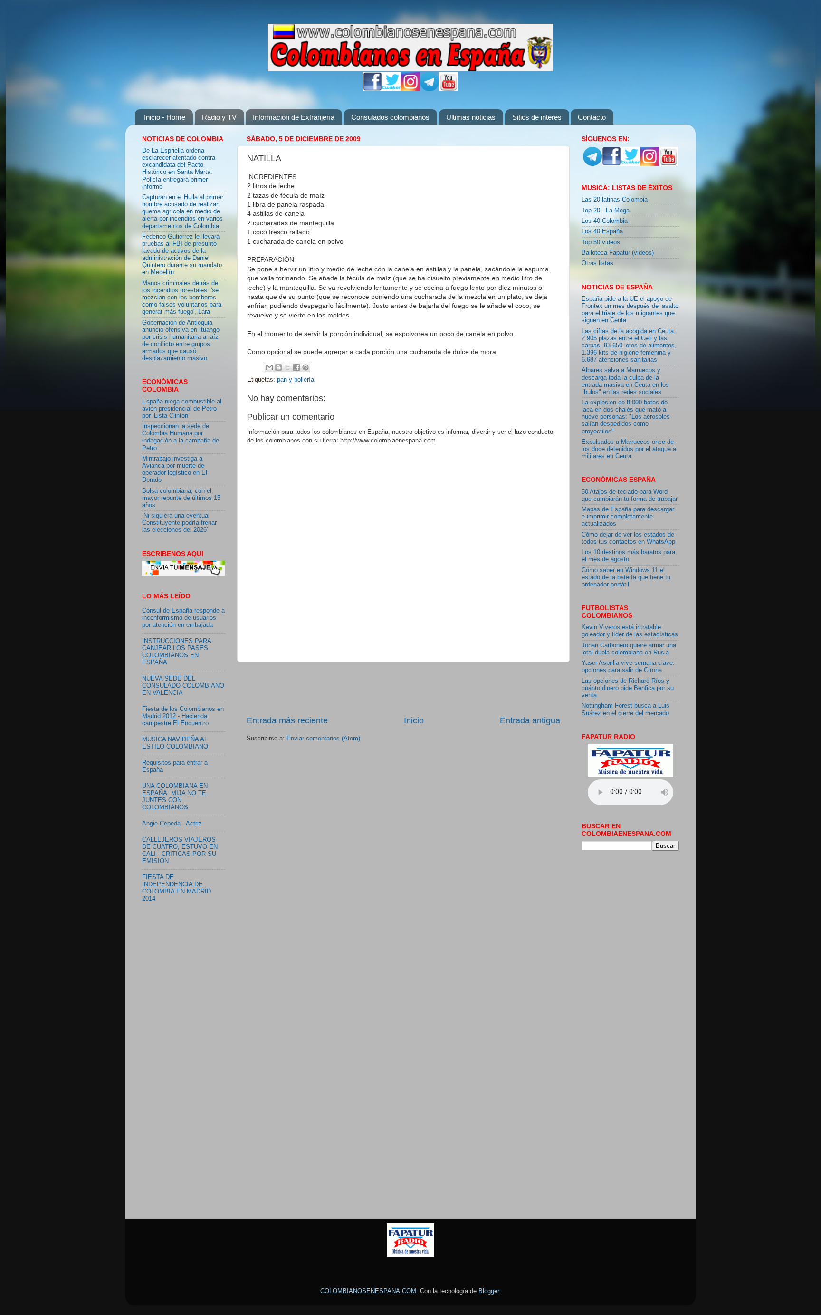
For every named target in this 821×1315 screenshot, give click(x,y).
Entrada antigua (530, 720)
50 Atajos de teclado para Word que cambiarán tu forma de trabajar (630, 495)
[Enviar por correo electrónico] (269, 367)
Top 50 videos (601, 242)
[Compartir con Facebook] (296, 367)
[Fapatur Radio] (630, 775)
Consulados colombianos (390, 117)
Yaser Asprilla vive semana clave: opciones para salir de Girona (628, 666)
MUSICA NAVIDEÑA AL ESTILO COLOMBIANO (175, 743)
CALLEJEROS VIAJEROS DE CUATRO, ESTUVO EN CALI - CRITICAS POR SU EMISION (180, 850)
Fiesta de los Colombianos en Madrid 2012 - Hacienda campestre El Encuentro (183, 716)
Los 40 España (602, 231)
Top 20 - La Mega (606, 210)
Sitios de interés (537, 117)
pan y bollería (295, 379)
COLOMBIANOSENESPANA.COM (368, 1291)
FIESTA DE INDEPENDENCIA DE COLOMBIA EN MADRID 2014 (176, 888)
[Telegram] (429, 89)
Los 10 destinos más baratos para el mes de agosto (628, 556)
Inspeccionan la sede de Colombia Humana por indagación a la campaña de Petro (180, 437)
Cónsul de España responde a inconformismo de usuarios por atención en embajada (183, 617)
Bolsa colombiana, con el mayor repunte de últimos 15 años (181, 498)
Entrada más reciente (287, 720)
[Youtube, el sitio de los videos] (448, 89)
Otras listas (597, 263)
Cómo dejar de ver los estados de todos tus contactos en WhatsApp (628, 538)
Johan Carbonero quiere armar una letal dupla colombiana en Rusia (629, 649)
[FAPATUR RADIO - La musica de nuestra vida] (410, 1254)
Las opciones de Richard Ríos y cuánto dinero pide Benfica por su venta (628, 688)
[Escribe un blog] (278, 367)
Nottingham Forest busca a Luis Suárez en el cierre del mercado (625, 709)
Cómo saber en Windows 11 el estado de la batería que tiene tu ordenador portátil (626, 577)
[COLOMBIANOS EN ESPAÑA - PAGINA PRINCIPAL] (410, 45)
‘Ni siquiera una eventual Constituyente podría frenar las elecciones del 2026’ (179, 522)
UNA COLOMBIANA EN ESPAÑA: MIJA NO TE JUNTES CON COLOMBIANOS (175, 797)
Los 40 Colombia (605, 221)
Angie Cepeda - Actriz (172, 823)
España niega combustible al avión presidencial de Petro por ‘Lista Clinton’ (181, 408)
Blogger (488, 1291)
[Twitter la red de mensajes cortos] (391, 89)
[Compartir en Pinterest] (305, 367)
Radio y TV (219, 117)
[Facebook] (372, 89)
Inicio (414, 720)
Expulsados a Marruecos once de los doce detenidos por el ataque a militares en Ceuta (629, 449)
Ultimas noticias (471, 117)
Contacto (592, 117)
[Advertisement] (403, 688)
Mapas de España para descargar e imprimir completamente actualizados (628, 516)
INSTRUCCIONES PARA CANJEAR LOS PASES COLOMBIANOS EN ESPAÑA (176, 652)
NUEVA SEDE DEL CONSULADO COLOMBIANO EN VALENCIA (183, 685)
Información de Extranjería (293, 117)
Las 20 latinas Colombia (615, 199)
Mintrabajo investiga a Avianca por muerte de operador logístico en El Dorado (174, 469)
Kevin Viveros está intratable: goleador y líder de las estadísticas (630, 631)
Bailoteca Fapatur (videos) (618, 253)
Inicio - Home (164, 117)
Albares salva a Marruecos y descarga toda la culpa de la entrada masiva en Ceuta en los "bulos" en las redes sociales (625, 381)
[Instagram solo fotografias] (410, 89)
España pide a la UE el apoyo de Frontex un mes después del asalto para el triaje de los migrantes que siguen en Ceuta (630, 310)
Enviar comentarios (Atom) (323, 738)
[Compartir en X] (287, 367)
